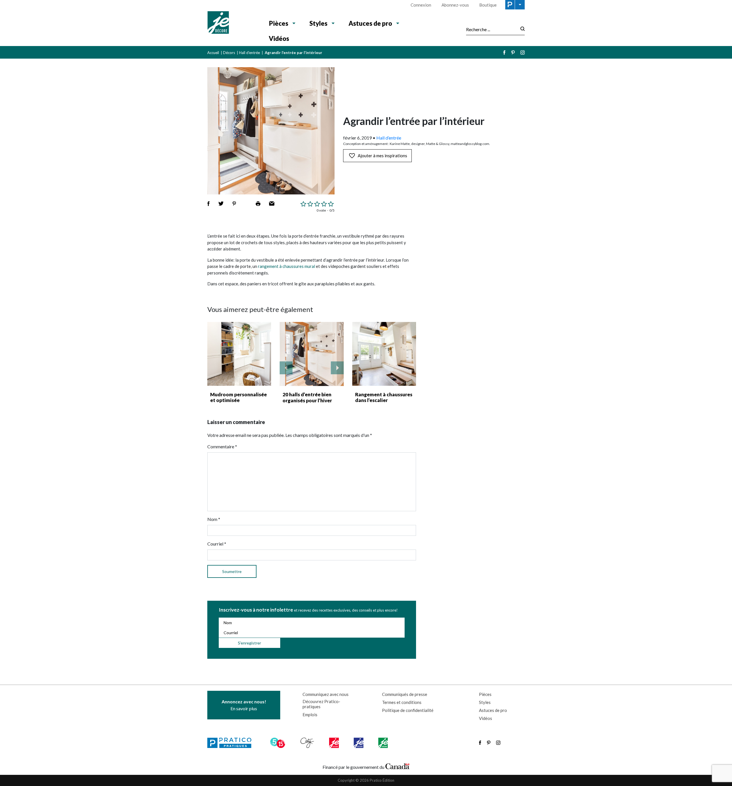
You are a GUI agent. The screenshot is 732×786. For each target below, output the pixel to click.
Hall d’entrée (249, 52)
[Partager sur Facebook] (208, 203)
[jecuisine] (334, 743)
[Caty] (308, 743)
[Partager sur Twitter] (221, 203)
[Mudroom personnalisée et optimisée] (239, 354)
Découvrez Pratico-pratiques (321, 704)
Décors (229, 52)
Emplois (310, 714)
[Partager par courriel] (271, 203)
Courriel (216, 543)
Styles (318, 23)
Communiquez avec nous (326, 694)
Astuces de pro (370, 23)
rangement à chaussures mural (286, 266)
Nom (213, 519)
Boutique (488, 4)
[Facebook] (504, 52)
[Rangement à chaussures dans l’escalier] (384, 354)
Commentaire (222, 446)
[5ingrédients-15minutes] (278, 743)
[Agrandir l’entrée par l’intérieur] (312, 354)
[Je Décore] (232, 23)
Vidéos (279, 38)
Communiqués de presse (404, 694)
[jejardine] (383, 743)
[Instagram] (522, 52)
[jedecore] (359, 743)
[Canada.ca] (397, 765)
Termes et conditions (401, 702)
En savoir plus (244, 705)
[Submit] (521, 29)
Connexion (421, 4)
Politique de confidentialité (407, 710)
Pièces (278, 23)
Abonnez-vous (455, 4)
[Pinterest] (513, 52)
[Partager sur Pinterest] (234, 203)
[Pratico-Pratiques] (231, 743)
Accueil (213, 52)
